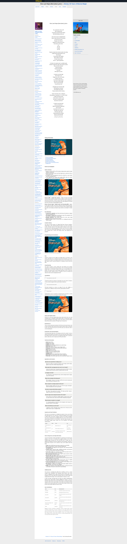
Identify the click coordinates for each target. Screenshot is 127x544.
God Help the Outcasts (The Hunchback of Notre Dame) (38, 262)
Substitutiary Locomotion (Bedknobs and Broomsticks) (38, 221)
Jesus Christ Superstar (78, 51)
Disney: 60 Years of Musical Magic (75, 4)
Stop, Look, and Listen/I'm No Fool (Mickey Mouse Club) (38, 224)
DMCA (63, 540)
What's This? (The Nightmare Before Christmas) (37, 278)
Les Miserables (77, 40)
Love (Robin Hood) (37, 226)
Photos (47, 6)
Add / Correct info (48, 540)
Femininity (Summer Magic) (38, 233)
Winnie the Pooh (37, 232)
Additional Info (48, 163)
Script (56, 6)
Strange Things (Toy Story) (38, 270)
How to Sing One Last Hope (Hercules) (52, 162)
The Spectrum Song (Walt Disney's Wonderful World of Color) (38, 66)
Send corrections (58, 517)
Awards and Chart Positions (50, 161)
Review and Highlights (49, 157)
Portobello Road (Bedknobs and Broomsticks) (37, 174)
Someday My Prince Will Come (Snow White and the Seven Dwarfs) (38, 86)
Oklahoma (76, 47)
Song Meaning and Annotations (51, 158)
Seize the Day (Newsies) (38, 276)
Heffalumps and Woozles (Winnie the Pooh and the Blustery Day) (38, 168)
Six (75, 38)
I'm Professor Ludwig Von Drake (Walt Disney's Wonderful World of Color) (38, 194)
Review (51, 6)
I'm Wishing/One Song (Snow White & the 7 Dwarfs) (38, 254)
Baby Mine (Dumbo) (37, 251)
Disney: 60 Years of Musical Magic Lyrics (38, 32)
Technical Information (49, 159)
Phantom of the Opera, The (79, 49)
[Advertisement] (53, 15)
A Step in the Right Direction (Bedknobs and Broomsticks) (38, 287)
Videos (42, 6)
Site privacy (59, 540)
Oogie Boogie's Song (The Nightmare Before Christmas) (38, 216)
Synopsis (64, 6)
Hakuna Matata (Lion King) (38, 44)
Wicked (76, 45)
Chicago (76, 44)
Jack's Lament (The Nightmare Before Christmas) (37, 163)
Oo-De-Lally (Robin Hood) (38, 179)
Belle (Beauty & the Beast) (38, 269)
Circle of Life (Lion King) (38, 38)
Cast (60, 6)
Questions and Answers (50, 160)
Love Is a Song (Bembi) (38, 83)
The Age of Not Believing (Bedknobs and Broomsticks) (38, 111)
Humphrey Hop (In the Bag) (38, 302)
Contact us (54, 540)
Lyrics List (37, 6)
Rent (75, 42)
